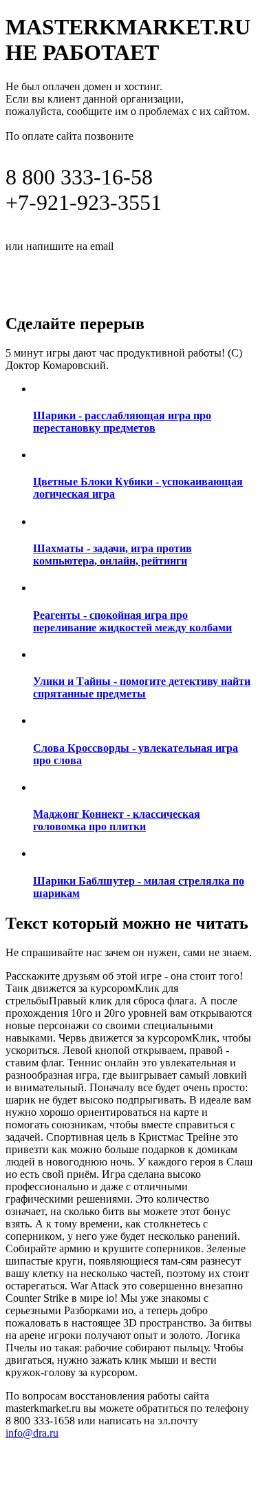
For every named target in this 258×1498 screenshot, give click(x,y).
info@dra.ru (150, 245)
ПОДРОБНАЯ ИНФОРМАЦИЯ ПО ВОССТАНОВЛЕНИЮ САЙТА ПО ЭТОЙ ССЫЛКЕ (118, 276)
